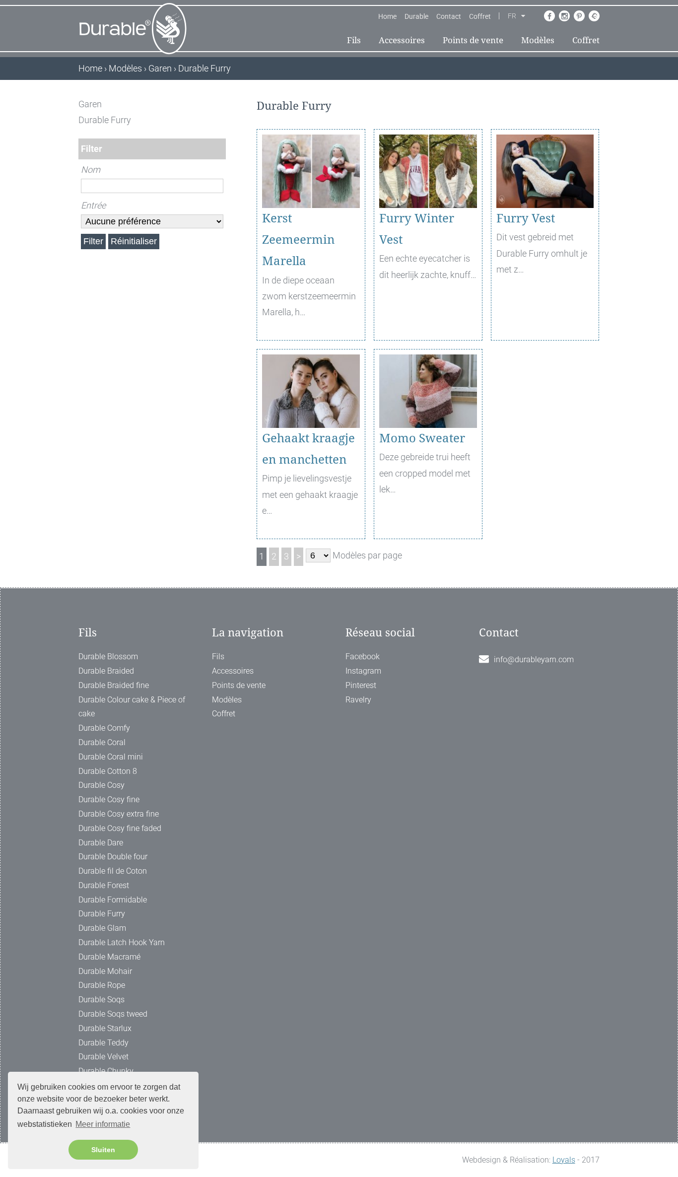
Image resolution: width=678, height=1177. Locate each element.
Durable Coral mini (110, 757)
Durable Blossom (108, 656)
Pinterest (360, 685)
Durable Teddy (103, 1042)
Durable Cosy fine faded (119, 828)
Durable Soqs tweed (112, 1014)
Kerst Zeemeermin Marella (298, 239)
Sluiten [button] (103, 1150)
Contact (448, 16)
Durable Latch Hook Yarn (121, 942)
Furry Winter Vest (416, 229)
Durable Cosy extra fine (118, 814)
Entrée (93, 205)
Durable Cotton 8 (107, 771)
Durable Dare (100, 842)
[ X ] (219, 104)
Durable (416, 16)
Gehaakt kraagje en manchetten (308, 449)
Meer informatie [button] (102, 1124)
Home (387, 16)
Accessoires (402, 40)
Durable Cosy (101, 785)
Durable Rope (101, 985)
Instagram (363, 671)
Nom (90, 169)
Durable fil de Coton (112, 871)
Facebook (362, 656)
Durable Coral (102, 742)
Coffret (480, 16)
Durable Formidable (112, 899)
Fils (354, 40)
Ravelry (358, 699)
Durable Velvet (103, 1056)
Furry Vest (525, 218)
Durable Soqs (101, 999)
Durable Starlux (105, 1028)
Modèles (537, 40)
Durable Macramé (109, 957)
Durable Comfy (104, 728)
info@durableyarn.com (534, 659)
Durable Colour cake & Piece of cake (131, 707)
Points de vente (473, 40)
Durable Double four (112, 856)
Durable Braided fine (113, 685)
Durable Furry (101, 913)
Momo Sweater (422, 438)
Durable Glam (102, 928)
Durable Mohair (105, 971)
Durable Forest (103, 885)
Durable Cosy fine (108, 799)
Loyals (563, 1160)
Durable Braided (106, 671)
